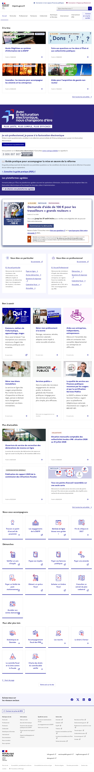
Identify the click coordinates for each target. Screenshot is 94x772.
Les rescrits (58, 639)
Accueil (4, 16)
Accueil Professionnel (60, 267)
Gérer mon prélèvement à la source (46, 329)
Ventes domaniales (61, 741)
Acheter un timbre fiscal (58, 585)
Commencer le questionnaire (13, 144)
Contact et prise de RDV (88, 16)
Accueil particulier (14, 267)
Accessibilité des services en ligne (43, 765)
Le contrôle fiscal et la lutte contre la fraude (12, 665)
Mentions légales (59, 765)
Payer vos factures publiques (58, 562)
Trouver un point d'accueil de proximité (12, 531)
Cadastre (58, 723)
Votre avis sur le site (47, 685)
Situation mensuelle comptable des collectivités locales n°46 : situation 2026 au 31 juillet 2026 (69, 439)
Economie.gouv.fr (79, 736)
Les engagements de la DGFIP (35, 530)
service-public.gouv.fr (65, 754)
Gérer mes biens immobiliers (12, 382)
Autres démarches (32, 275)
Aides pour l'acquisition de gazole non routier (68, 81)
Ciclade (76, 739)
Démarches (76, 271)
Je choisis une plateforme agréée (19, 188)
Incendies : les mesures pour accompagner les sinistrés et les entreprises (24, 81)
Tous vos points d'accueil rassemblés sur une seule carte (69, 484)
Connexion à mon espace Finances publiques (50, 3)
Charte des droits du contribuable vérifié (36, 665)
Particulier (13, 16)
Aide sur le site (24, 720)
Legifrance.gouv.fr (81, 754)
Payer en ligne (31, 271)
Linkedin (84, 699)
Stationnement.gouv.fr (80, 723)
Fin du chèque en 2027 (81, 530)
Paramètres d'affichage (17, 769)
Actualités (29, 288)
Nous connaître (6, 740)
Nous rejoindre (6, 743)
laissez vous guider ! (58, 531)
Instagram (89, 699)
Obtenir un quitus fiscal (35, 585)
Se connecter (36, 261)
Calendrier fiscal (32, 284)
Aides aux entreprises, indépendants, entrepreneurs (76, 331)
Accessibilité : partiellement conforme (21, 765)
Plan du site (5, 765)
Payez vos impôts (35, 561)
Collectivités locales (79, 733)
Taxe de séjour (78, 730)
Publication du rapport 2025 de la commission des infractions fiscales (21, 475)
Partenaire (33, 16)
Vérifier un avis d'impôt (12, 562)
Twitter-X (78, 699)
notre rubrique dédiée (50, 151)
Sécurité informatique (26, 723)
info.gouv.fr (50, 754)
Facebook (72, 699)
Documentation (6, 737)
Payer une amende (81, 561)
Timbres (58, 728)
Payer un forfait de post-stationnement (12, 587)
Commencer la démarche (42, 226)
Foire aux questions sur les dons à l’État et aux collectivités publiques (69, 49)
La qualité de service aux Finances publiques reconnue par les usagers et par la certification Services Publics (78, 386)
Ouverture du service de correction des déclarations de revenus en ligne (23, 446)
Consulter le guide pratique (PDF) (19, 171)
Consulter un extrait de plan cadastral (81, 587)
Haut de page (9, 680)
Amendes (58, 720)
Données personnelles (72, 765)
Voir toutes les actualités (81, 97)
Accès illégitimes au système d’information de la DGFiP (18, 49)
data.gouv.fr (51, 758)
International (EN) (75, 16)
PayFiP (57, 726)
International (64, 16)
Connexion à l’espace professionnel (79, 3)
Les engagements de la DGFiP (45, 724)
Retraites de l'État (79, 720)
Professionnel (23, 16)
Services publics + (44, 381)
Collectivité (43, 16)
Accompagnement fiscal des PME (35, 641)
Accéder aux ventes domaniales (12, 611)
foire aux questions (57, 230)
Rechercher (90, 8)
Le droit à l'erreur (81, 639)
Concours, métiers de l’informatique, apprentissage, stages (14, 331)
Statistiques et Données (53, 16)
